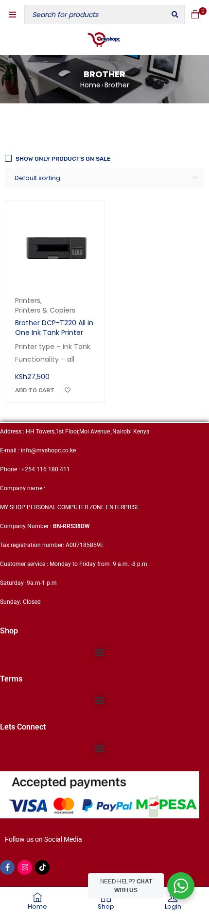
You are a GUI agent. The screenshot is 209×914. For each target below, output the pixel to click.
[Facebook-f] (7, 867)
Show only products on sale (63, 158)
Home (90, 85)
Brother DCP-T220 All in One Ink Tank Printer (54, 327)
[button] (100, 653)
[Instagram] (24, 867)
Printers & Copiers (45, 310)
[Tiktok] (42, 867)
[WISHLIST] (67, 390)
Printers (27, 300)
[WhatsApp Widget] (180, 885)
